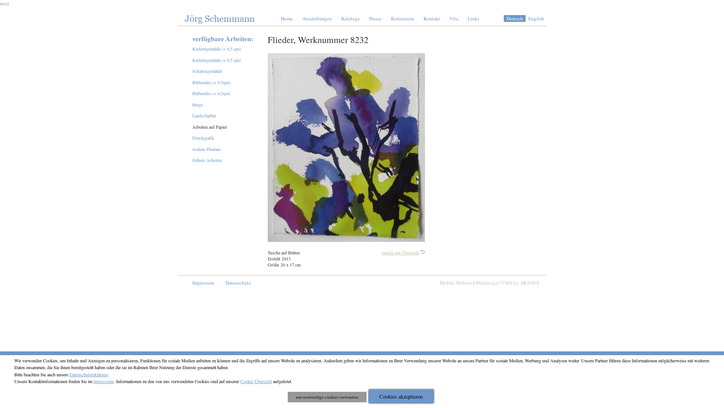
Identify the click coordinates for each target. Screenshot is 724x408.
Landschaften (204, 115)
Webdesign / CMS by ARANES (507, 282)
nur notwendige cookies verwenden (327, 397)
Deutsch (514, 18)
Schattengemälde (207, 71)
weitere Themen (206, 149)
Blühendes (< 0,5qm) (211, 93)
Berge (197, 105)
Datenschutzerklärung (88, 374)
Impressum (203, 282)
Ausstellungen (317, 18)
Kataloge (350, 18)
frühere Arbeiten (207, 160)
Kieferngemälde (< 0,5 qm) (216, 60)
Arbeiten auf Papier (209, 127)
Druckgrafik (203, 138)
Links (473, 18)
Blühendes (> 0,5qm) (211, 82)
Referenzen (402, 18)
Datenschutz (238, 282)
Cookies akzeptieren (401, 396)
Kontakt (431, 18)
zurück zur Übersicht (400, 252)
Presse (375, 18)
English (536, 18)
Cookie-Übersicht (256, 381)
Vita (453, 18)
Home (287, 18)
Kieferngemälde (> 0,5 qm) (216, 49)
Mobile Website (456, 282)
